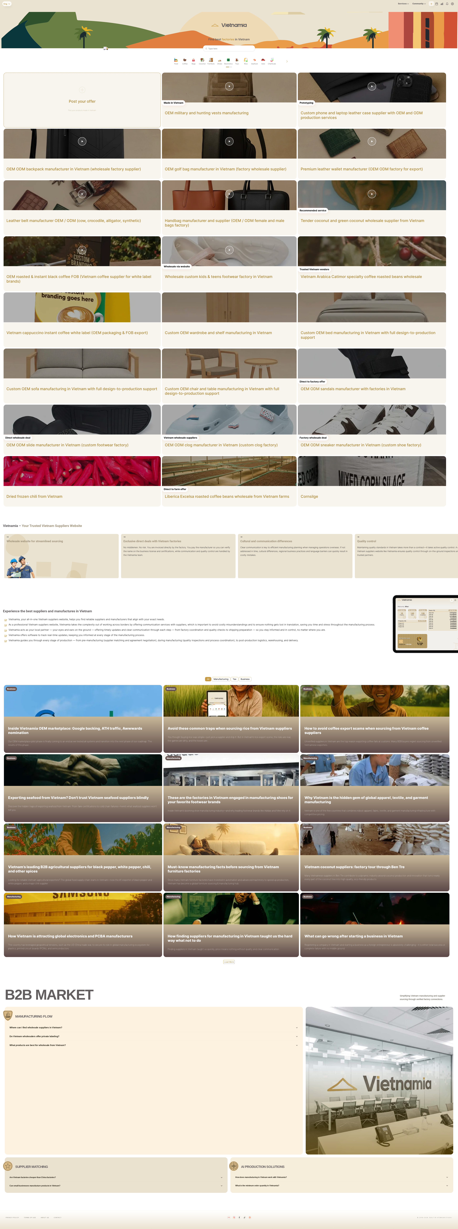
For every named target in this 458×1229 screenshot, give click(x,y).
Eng (5, 4)
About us (45, 1217)
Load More (229, 962)
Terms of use (30, 1217)
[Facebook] (239, 1217)
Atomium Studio (444, 1217)
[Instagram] (234, 1217)
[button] (287, 61)
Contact (58, 1217)
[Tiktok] (244, 1217)
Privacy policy (12, 1217)
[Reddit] (250, 1217)
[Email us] (229, 1217)
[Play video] (229, 86)
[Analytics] (442, 4)
